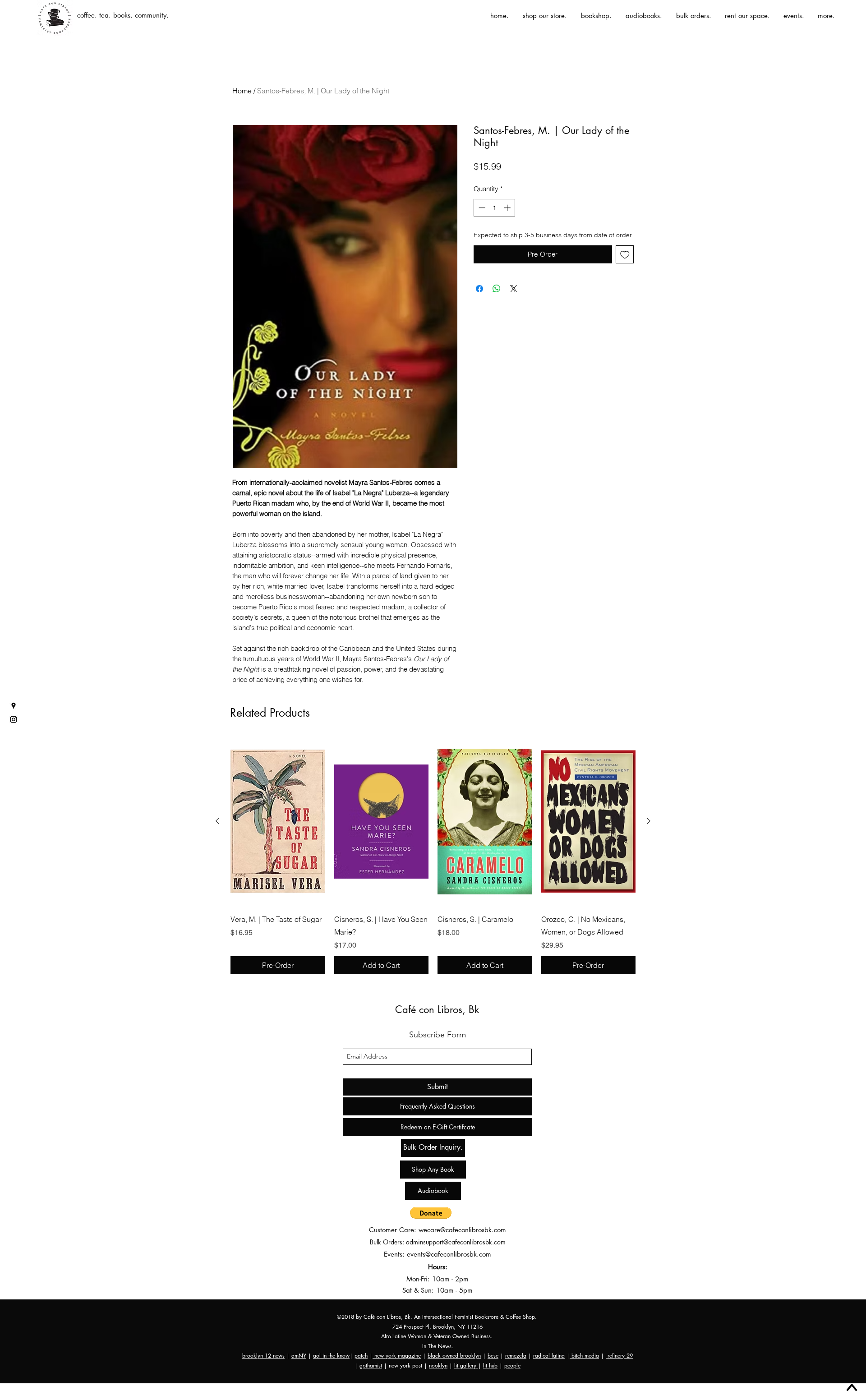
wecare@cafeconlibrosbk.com (462, 1229)
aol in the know (331, 1355)
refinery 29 (619, 1355)
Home (242, 90)
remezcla (515, 1355)
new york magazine (397, 1355)
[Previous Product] (217, 820)
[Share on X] (513, 288)
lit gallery (466, 1365)
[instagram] (13, 719)
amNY (298, 1355)
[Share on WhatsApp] (496, 288)
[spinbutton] (494, 207)
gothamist (370, 1365)
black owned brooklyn (454, 1355)
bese (493, 1355)
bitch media (584, 1355)
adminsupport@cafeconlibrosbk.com (456, 1242)
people (512, 1365)
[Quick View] (277, 821)
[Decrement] (481, 207)
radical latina (549, 1355)
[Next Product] (648, 820)
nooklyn (438, 1365)
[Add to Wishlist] (625, 254)
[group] (433, 855)
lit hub (490, 1365)
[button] (430, 1213)
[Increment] (508, 207)
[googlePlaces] (13, 705)
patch (361, 1355)
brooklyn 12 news (263, 1355)
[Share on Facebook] (479, 288)
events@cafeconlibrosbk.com (449, 1254)
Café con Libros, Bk (437, 1009)
